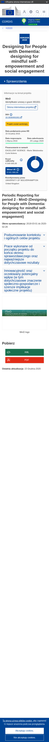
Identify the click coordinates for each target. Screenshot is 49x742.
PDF (26, 360)
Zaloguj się (24, 12)
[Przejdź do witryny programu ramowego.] (24, 39)
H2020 (9, 28)
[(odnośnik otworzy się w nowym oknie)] (11, 10)
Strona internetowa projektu (20, 108)
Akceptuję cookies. (24, 731)
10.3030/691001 (12, 117)
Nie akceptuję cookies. (25, 737)
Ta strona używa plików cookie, (18, 721)
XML (26, 352)
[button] (31, 12)
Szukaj (37, 12)
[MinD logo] (24, 313)
